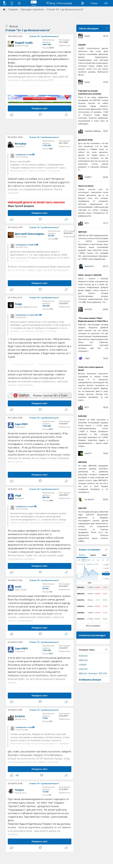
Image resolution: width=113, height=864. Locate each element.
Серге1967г (21, 424)
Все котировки (93, 626)
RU (106, 3)
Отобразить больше (90, 679)
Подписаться (64, 45)
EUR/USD (83, 655)
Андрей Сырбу (24, 42)
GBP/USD (83, 660)
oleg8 (18, 495)
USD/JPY (83, 664)
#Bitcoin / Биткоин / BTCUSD (93, 673)
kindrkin (20, 716)
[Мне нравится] (12, 114)
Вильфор (20, 143)
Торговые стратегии (32, 9)
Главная (13, 9)
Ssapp (18, 304)
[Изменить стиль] (82, 3)
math (18, 586)
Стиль (94, 3)
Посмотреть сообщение (33, 154)
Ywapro (19, 789)
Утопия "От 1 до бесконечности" (65, 9)
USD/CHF (83, 669)
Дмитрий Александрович (31, 233)
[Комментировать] (40, 114)
